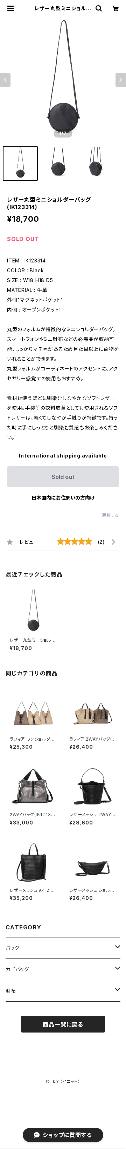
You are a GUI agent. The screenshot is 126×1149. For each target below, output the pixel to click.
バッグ (12, 948)
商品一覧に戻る (63, 1024)
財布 (11, 991)
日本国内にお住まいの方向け (62, 498)
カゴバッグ (17, 969)
